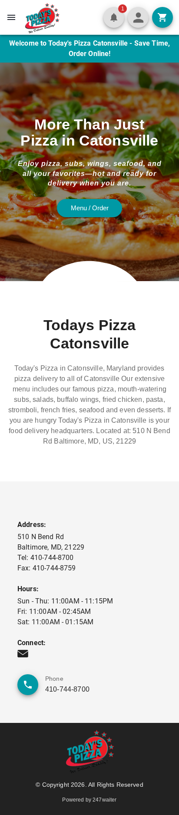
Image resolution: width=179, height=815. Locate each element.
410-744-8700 (67, 689)
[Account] (138, 17)
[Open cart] (162, 17)
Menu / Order (90, 208)
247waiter (104, 800)
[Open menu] (11, 17)
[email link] (22, 653)
